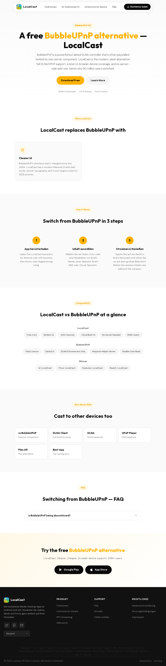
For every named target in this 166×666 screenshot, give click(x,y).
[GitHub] (14, 625)
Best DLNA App (99, 651)
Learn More (98, 80)
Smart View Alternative (64, 651)
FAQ (114, 6)
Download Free (70, 80)
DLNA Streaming (131, 651)
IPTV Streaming (64, 617)
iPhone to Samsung (125, 648)
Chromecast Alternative (44, 651)
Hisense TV (51, 648)
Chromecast (86, 648)
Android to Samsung (25, 651)
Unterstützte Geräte (96, 6)
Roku (94, 648)
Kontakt (98, 611)
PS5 (114, 648)
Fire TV (100, 648)
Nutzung (158, 661)
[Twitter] (7, 625)
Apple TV (108, 648)
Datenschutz (146, 661)
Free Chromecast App (114, 651)
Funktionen (51, 6)
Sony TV (42, 648)
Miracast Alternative (83, 651)
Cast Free (87, 655)
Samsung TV (26, 648)
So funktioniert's (70, 6)
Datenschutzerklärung (143, 605)
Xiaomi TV (76, 648)
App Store (101, 569)
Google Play (71, 569)
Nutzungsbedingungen (144, 611)
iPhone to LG (139, 648)
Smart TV (78, 655)
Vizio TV (67, 648)
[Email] (22, 625)
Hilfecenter (62, 622)
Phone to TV (143, 651)
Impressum (138, 617)
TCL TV (59, 648)
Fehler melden (101, 617)
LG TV (35, 648)
